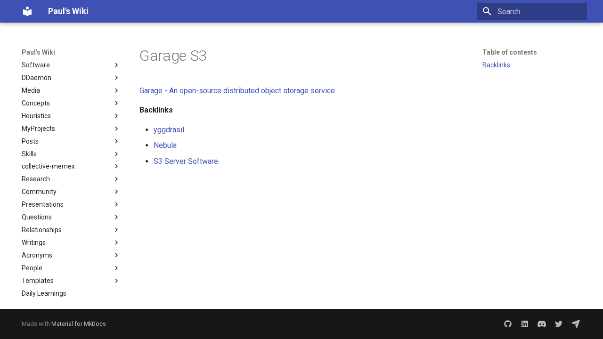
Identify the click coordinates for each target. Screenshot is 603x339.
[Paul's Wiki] (27, 11)
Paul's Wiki (38, 52)
